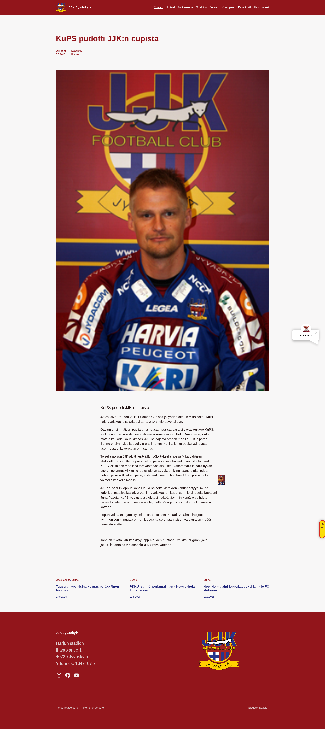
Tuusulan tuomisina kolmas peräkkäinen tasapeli (87, 588)
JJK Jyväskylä (80, 7)
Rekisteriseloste (93, 707)
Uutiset (75, 54)
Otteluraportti (63, 579)
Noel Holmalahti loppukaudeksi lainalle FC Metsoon (236, 588)
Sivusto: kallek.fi (258, 707)
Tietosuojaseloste (67, 707)
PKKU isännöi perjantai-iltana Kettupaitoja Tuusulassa (162, 588)
